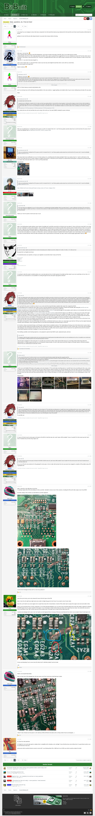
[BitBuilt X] (88, 18)
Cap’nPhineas (9, 773)
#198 (90, 596)
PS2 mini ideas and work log (18, 784)
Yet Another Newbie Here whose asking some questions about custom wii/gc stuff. (27, 767)
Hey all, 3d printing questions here (15, 772)
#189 (90, 224)
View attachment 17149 (40, 108)
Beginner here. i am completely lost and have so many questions (27, 776)
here (29, 62)
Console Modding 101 (22, 769)
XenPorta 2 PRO (8, 812)
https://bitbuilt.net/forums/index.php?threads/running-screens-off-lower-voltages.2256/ (36, 188)
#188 (90, 203)
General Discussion (21, 773)
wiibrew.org (52, 310)
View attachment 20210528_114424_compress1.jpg (39, 130)
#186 (90, 147)
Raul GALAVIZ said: (21, 247)
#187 (90, 178)
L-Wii (18, 665)
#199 (90, 671)
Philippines (13, 198)
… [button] (9, 26)
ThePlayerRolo (9, 769)
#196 (90, 456)
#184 (90, 96)
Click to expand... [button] (54, 85)
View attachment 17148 (31, 108)
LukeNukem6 (9, 786)
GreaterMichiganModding (11, 777)
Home (7, 14)
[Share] (88, 30)
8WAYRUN (18, 812)
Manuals (44, 14)
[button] (83, 6)
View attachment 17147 (22, 108)
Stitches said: (20, 355)
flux (37, 60)
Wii (21, 777)
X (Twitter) (65, 802)
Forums (15, 14)
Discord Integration (8, 813)
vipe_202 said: (21, 205)
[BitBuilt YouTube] (85, 18)
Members (35, 14)
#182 (90, 50)
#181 (90, 29)
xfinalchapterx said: (21, 74)
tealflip (8, 781)
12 (18, 26)
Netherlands (13, 614)
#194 (90, 404)
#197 (90, 486)
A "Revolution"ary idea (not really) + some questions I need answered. (29, 780)
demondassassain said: (22, 150)
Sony (19, 786)
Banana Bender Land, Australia (10, 122)
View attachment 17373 (24, 153)
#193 (90, 352)
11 (16, 26)
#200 (90, 739)
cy (88, 777)
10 (14, 26)
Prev (5, 26)
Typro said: (20, 295)
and (24, 348)
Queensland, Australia (12, 268)
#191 (90, 271)
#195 (90, 435)
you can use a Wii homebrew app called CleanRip (43, 312)
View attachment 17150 (49, 108)
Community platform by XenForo (12, 811)
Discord (64, 801)
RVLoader (52, 14)
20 (22, 26)
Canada (14, 166)
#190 (90, 245)
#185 (90, 126)
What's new (25, 14)
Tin (22, 60)
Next (25, 26)
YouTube (64, 803)
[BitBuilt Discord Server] (91, 18)
